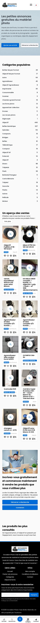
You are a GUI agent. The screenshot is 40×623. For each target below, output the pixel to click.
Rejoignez (34, 595)
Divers (34, 401)
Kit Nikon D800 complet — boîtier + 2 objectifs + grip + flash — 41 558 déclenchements (30, 284)
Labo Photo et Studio (14, 329)
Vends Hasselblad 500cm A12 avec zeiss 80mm (9, 282)
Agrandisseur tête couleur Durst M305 (10, 357)
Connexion (20, 508)
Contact (36, 621)
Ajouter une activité (10, 45)
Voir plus (7, 221)
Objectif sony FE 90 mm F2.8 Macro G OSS (29, 430)
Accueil (4, 621)
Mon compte (28, 621)
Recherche (12, 621)
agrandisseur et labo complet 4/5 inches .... (10, 323)
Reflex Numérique (32, 250)
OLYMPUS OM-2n (29, 356)
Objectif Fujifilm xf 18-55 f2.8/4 (9, 247)
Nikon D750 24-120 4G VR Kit (29, 246)
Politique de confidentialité (9, 600)
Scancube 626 (10, 389)
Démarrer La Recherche (30, 45)
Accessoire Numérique (16, 433)
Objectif (15, 252)
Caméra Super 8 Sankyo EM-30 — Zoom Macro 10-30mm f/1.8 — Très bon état (29, 394)
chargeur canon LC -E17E (10, 429)
